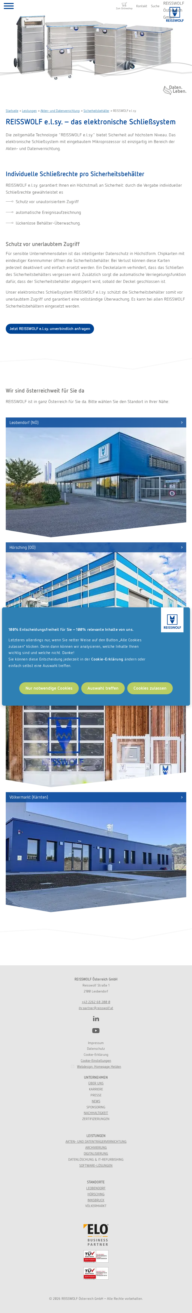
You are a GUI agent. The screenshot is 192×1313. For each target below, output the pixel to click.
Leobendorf (96, 1188)
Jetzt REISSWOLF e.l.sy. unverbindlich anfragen (50, 328)
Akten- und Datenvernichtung (60, 111)
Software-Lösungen (95, 1165)
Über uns (96, 1083)
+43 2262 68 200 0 (96, 1002)
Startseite (12, 111)
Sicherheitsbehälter (96, 111)
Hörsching (96, 1194)
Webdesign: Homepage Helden (99, 1066)
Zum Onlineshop (124, 8)
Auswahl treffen (103, 688)
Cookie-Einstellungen (96, 1061)
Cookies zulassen (150, 688)
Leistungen (29, 111)
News (96, 1101)
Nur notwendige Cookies (49, 688)
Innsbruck (96, 1200)
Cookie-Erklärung (107, 659)
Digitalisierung (96, 1153)
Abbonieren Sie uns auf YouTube (96, 1030)
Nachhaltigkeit (96, 1113)
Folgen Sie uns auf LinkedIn (96, 1018)
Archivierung (96, 1147)
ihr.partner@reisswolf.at (96, 1008)
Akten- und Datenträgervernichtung (96, 1142)
